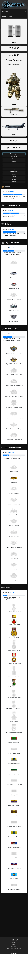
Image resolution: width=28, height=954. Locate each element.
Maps (14, 169)
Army (14, 164)
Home (14, 942)
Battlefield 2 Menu (7, 16)
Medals (14, 176)
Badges (14, 174)
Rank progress (14, 154)
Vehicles (14, 159)
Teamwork (14, 156)
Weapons (14, 161)
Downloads (14, 946)
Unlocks (14, 181)
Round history (14, 171)
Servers (14, 944)
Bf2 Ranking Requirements (14, 948)
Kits (14, 166)
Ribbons (14, 179)
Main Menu (5, 11)
